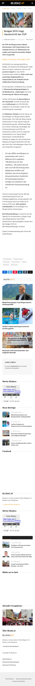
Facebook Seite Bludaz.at (11, 504)
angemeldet (14, 366)
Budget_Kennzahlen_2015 (11, 59)
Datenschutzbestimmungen (10, 662)
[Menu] (3, 3)
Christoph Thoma (9, 39)
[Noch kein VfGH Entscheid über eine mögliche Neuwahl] (17, 340)
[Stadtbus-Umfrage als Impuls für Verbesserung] (5, 545)
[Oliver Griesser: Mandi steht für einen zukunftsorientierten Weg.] (5, 554)
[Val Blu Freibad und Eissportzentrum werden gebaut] (17, 316)
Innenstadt (6, 262)
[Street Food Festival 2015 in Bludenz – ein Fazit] (5, 564)
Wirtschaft (14, 264)
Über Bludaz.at (6, 659)
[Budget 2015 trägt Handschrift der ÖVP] (17, 20)
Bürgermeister (18, 259)
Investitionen (16, 262)
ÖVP (27, 39)
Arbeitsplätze (7, 259)
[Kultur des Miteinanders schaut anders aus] (5, 443)
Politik (31, 39)
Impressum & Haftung (9, 665)
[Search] (32, 3)
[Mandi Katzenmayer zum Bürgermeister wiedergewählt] (17, 292)
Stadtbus (6, 264)
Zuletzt (15, 537)
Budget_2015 (25, 59)
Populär (7, 537)
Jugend (24, 262)
